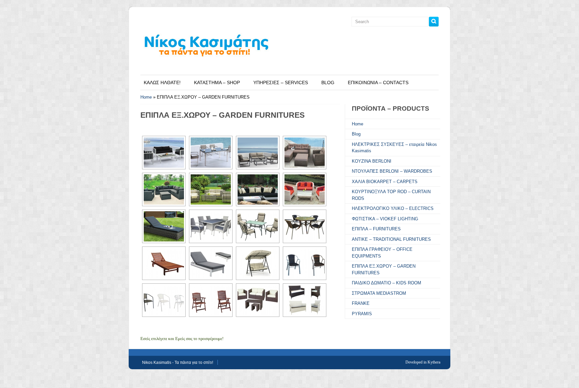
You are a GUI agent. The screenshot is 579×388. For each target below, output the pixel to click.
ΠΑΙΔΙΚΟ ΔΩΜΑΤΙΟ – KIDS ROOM (386, 282)
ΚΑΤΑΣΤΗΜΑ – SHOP (217, 82)
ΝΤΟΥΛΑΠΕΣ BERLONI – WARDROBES (392, 171)
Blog (356, 133)
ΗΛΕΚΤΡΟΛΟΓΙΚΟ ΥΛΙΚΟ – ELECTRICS (393, 208)
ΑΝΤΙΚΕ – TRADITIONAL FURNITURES (391, 239)
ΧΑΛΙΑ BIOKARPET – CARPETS (384, 181)
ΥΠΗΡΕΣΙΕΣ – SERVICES (280, 82)
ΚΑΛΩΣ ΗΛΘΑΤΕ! (162, 82)
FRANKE (361, 303)
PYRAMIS (362, 313)
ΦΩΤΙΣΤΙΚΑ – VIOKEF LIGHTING (385, 218)
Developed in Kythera (422, 362)
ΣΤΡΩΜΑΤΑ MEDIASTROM (379, 293)
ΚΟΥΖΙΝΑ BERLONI (371, 161)
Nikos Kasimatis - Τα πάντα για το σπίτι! (177, 362)
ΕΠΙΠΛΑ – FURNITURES (376, 228)
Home (146, 97)
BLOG (327, 82)
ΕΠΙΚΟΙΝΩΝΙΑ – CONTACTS (378, 82)
